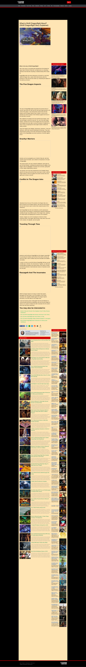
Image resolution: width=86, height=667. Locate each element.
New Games (23, 5)
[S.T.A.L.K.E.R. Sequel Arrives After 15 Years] (62, 387)
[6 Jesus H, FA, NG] (62, 476)
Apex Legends (59, 174)
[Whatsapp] (29, 326)
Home (19, 5)
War (51, 5)
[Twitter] (32, 326)
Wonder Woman (53, 126)
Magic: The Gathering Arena (61, 204)
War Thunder (59, 280)
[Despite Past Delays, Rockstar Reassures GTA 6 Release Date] (62, 417)
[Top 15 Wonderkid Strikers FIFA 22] (62, 529)
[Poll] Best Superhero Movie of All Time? (57, 100)
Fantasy (41, 5)
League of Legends (59, 194)
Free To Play (29, 5)
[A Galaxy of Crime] (62, 452)
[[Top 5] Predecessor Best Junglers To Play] (62, 612)
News (33, 5)
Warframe (58, 283)
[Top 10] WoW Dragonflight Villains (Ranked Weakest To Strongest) (35, 318)
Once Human (59, 263)
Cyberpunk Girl (53, 113)
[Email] (37, 326)
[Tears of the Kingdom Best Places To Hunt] (62, 576)
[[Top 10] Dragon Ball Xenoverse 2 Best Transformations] (62, 523)
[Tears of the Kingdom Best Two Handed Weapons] (62, 564)
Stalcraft (58, 273)
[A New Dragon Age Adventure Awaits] (62, 434)
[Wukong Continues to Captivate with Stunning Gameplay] (62, 440)
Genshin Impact (59, 187)
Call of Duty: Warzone (60, 177)
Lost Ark (58, 201)
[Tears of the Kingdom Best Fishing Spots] (62, 582)
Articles (48, 5)
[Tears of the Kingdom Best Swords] (62, 570)
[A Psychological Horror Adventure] (62, 381)
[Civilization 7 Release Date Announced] (62, 411)
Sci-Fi (45, 5)
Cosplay (70, 5)
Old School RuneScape (60, 256)
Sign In (69, 2)
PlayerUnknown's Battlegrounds (61, 270)
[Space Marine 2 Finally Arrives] (62, 375)
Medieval (62, 5)
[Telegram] (26, 326)
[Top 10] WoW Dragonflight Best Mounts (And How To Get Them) (35, 314)
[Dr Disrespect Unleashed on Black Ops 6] (62, 346)
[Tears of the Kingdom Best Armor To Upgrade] (62, 588)
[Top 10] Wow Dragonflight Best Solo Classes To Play (32, 316)
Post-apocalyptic (56, 5)
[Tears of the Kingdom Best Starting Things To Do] (62, 541)
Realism (66, 5)
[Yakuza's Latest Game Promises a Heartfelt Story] (62, 369)
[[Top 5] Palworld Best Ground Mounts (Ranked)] (62, 606)
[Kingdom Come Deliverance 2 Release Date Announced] (62, 405)
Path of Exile (59, 266)
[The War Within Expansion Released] (62, 446)
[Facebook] (22, 326)
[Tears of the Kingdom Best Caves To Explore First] (62, 594)
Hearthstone (59, 191)
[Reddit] (35, 326)
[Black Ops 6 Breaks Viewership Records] (62, 340)
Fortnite (58, 184)
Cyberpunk (37, 5)
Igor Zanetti (22, 45)
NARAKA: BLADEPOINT (60, 253)
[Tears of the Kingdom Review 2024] (62, 535)
